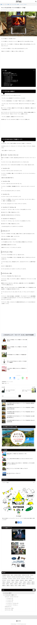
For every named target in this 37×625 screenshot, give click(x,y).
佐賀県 (26, 580)
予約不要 (17, 580)
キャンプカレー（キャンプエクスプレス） (18, 576)
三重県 (12, 580)
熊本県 (24, 583)
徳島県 (7, 583)
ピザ (27, 578)
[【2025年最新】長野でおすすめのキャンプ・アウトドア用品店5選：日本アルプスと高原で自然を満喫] (4, 413)
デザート (18, 578)
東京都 (15, 583)
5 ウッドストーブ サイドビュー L (11, 81)
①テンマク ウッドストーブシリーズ (10, 75)
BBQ (12, 575)
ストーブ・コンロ (9, 381)
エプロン (9, 576)
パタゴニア (23, 578)
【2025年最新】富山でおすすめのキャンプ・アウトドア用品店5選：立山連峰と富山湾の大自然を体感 (20, 408)
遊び (16, 585)
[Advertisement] (18, 60)
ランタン (8, 580)
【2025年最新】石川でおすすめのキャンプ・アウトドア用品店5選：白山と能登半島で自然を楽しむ (20, 416)
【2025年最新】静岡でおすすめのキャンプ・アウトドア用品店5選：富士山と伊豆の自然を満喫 (20, 421)
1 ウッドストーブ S (8, 76)
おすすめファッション (25, 575)
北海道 (30, 580)
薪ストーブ (7, 383)
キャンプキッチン (28, 576)
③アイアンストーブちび (8, 84)
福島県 (8, 585)
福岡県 (3, 585)
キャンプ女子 (4, 578)
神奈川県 (28, 583)
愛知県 (11, 583)
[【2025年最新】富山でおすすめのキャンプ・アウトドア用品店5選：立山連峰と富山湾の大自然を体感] (4, 408)
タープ (14, 578)
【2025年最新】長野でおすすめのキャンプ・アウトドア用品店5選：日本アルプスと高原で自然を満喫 (20, 412)
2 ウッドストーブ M (9, 77)
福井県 (33, 583)
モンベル (4, 580)
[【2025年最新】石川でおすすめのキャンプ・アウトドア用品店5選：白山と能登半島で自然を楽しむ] (4, 417)
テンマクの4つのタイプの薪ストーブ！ (10, 73)
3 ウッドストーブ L (8, 79)
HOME (19, 621)
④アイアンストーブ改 (8, 85)
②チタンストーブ (7, 83)
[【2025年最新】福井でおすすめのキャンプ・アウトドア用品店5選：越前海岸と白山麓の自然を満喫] (4, 404)
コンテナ (10, 578)
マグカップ (32, 578)
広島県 (3, 583)
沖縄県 (20, 583)
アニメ (31, 575)
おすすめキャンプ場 (17, 575)
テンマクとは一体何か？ (7, 72)
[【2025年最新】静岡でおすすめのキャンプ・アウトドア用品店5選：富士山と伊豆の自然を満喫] (4, 421)
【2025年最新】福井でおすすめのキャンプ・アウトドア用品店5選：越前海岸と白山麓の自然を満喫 (20, 404)
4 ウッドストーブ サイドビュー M (12, 80)
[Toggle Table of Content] (34, 70)
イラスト (4, 576)
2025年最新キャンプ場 (6, 575)
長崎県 (19, 585)
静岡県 (23, 585)
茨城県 (12, 585)
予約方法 (22, 580)
